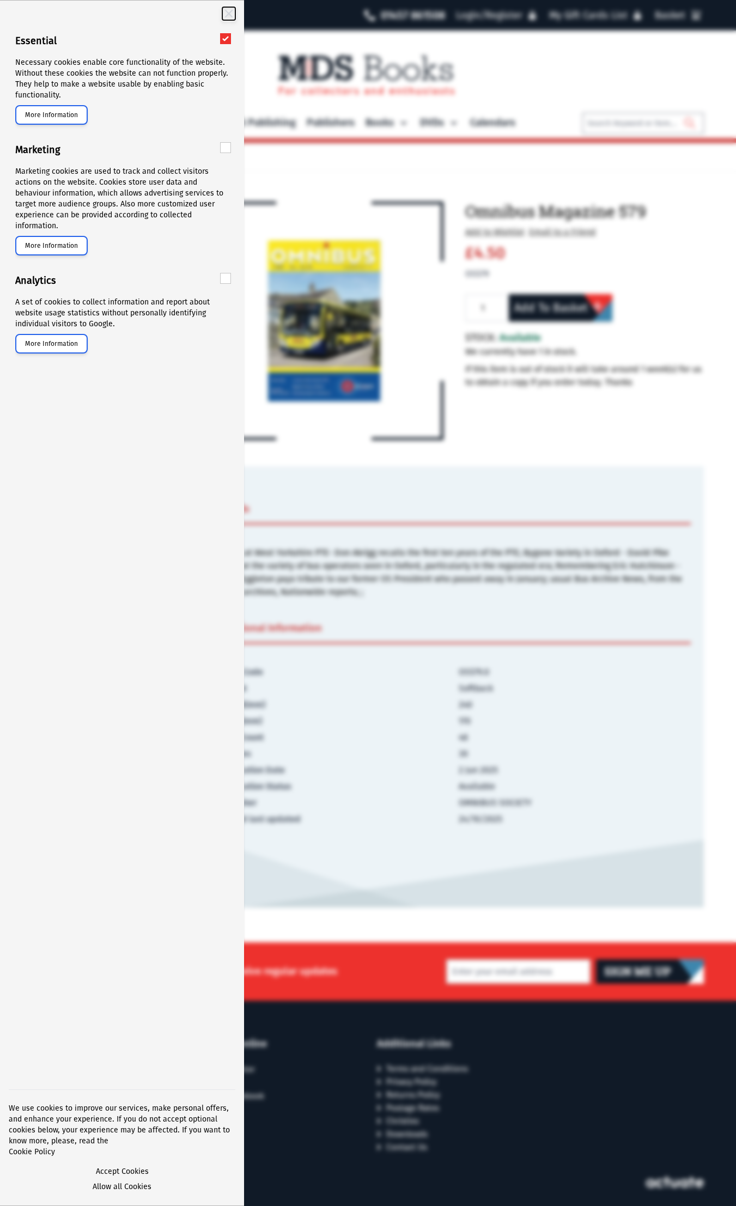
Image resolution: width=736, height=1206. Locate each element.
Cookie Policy (32, 1151)
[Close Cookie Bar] (228, 13)
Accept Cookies (122, 1171)
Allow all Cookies (122, 1186)
